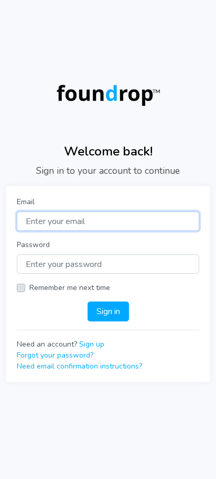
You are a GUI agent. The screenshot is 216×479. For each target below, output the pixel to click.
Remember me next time (69, 288)
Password (33, 245)
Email (26, 202)
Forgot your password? (55, 355)
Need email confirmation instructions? (79, 366)
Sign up (91, 344)
